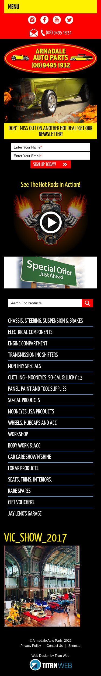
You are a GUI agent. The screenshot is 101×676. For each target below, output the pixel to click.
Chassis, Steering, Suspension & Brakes (45, 320)
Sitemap (74, 646)
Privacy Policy (30, 646)
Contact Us (55, 646)
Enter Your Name (28, 147)
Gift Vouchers (21, 502)
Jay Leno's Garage (24, 513)
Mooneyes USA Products (31, 411)
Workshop (18, 434)
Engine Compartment (27, 343)
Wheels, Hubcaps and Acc (32, 422)
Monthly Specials (24, 366)
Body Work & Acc (24, 445)
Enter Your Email (27, 156)
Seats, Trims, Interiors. (30, 479)
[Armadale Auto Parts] (50, 58)
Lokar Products (23, 468)
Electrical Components (30, 332)
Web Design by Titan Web (50, 656)
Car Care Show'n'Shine (29, 456)
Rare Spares (19, 491)
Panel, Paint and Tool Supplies (37, 388)
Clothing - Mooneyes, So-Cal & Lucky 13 (45, 377)
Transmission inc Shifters (33, 354)
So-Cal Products (24, 400)
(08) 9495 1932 (59, 32)
